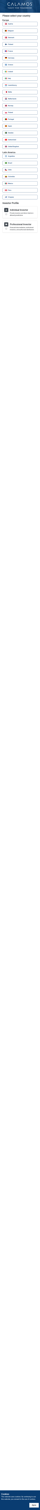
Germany (11, 58)
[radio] (20, 212)
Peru (9, 190)
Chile (9, 170)
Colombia (11, 176)
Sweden (10, 133)
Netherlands (12, 99)
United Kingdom (13, 146)
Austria (10, 24)
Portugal (11, 119)
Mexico (10, 183)
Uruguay (11, 197)
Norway (10, 105)
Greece (10, 65)
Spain (10, 126)
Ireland (10, 71)
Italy (9, 78)
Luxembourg (12, 85)
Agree (34, 1505)
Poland (10, 112)
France (10, 51)
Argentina (11, 156)
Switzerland (12, 140)
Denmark (11, 37)
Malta (10, 92)
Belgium (11, 31)
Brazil (10, 163)
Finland (10, 44)
